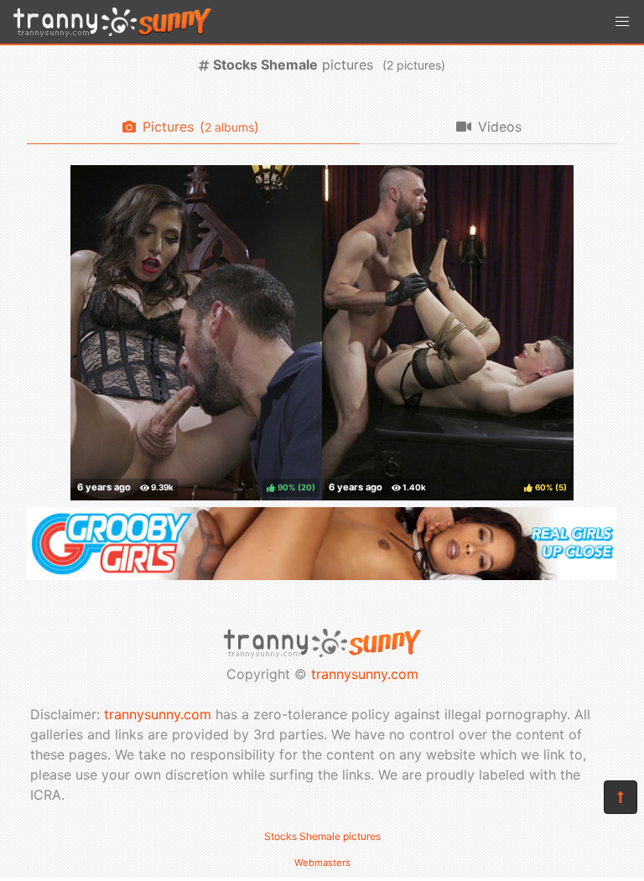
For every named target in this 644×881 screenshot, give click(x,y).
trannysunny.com (364, 674)
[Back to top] (620, 797)
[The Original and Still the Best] (322, 575)
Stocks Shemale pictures (322, 836)
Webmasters (322, 862)
